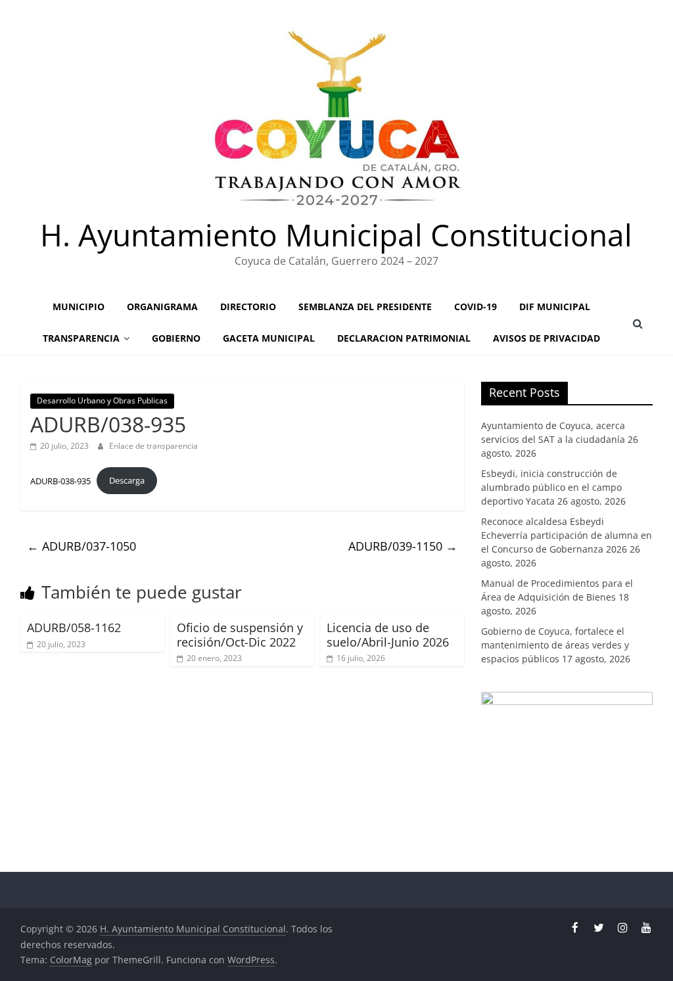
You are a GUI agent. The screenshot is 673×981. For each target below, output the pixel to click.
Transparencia (81, 338)
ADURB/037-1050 (81, 546)
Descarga (127, 480)
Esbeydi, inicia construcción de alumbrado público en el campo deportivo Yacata (551, 487)
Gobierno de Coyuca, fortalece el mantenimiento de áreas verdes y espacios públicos (555, 645)
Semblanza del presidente (365, 306)
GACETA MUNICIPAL (269, 338)
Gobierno (176, 338)
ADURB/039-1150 (402, 546)
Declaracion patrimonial (404, 338)
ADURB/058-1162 (74, 627)
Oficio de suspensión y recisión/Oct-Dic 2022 (240, 635)
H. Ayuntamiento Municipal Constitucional (336, 234)
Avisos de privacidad (546, 338)
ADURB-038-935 (60, 480)
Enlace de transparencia (153, 445)
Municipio (78, 306)
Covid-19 (475, 306)
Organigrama (162, 306)
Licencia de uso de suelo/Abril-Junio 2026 (388, 635)
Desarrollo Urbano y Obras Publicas (102, 400)
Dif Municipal (554, 306)
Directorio (248, 306)
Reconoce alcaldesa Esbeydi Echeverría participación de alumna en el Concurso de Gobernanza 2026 (566, 535)
